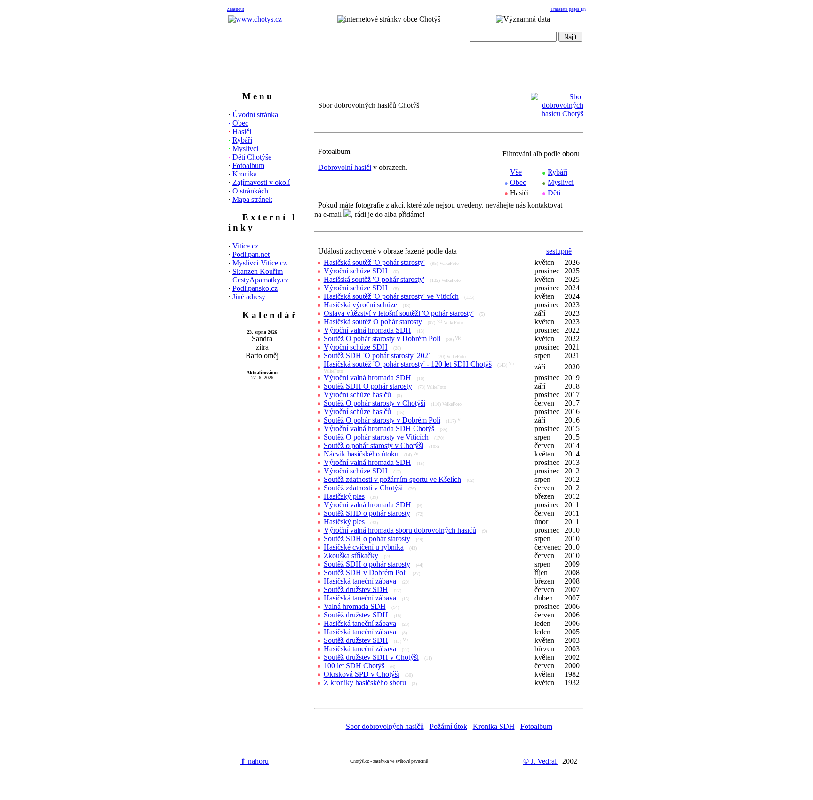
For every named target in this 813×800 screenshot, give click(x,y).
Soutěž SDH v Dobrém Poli (365, 572)
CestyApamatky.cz (260, 280)
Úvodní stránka (255, 115)
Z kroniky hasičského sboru (365, 683)
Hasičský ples (344, 496)
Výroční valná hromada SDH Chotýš (379, 428)
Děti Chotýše (251, 157)
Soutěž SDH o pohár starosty (367, 539)
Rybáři (242, 140)
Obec (240, 123)
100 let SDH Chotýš (354, 666)
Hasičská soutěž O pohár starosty (373, 322)
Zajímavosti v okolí (261, 182)
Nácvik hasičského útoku (361, 454)
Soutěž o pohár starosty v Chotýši (373, 445)
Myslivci (245, 148)
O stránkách (250, 191)
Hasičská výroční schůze (360, 305)
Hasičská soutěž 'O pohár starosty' (374, 262)
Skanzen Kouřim (257, 271)
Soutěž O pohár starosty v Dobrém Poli (382, 339)
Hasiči (241, 132)
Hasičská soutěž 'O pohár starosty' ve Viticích (391, 296)
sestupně (559, 251)
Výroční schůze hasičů (357, 395)
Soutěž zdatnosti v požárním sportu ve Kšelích (392, 479)
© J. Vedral (540, 761)
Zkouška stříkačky (351, 556)
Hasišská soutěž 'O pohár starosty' (374, 279)
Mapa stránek (252, 199)
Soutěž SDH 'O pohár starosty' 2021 (378, 356)
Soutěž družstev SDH (356, 589)
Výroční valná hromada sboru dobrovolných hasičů (400, 530)
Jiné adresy (248, 297)
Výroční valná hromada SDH (367, 330)
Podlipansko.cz (255, 288)
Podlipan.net (251, 254)
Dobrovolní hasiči (344, 167)
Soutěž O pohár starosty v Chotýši (374, 403)
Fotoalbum (248, 165)
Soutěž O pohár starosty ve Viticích (376, 437)
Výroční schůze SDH (356, 271)
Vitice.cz (245, 246)
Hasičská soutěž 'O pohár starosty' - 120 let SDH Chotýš (408, 364)
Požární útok (448, 726)
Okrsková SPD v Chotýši (361, 674)
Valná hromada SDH (355, 606)
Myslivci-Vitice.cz (259, 263)
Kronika (244, 174)
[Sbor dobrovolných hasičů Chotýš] (557, 114)
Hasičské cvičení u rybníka (364, 547)
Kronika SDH (494, 726)
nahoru (254, 761)
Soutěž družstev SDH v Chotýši (371, 657)
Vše (516, 172)
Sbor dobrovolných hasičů (385, 726)
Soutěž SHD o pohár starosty (367, 513)
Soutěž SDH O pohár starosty (368, 386)
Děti (554, 193)
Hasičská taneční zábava (360, 581)
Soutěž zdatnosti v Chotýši (363, 488)
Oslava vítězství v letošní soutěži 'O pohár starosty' (399, 313)
